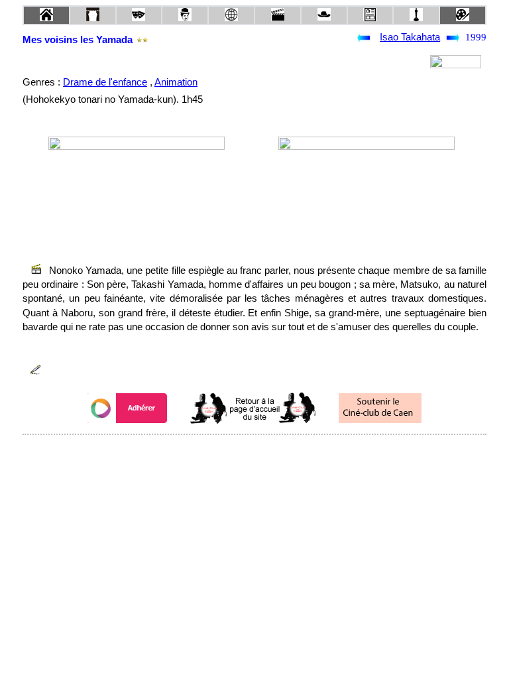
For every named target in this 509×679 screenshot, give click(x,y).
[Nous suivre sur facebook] (229, 452)
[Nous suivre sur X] (254, 452)
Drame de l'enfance (105, 82)
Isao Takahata (410, 37)
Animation (176, 82)
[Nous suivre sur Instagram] (279, 452)
